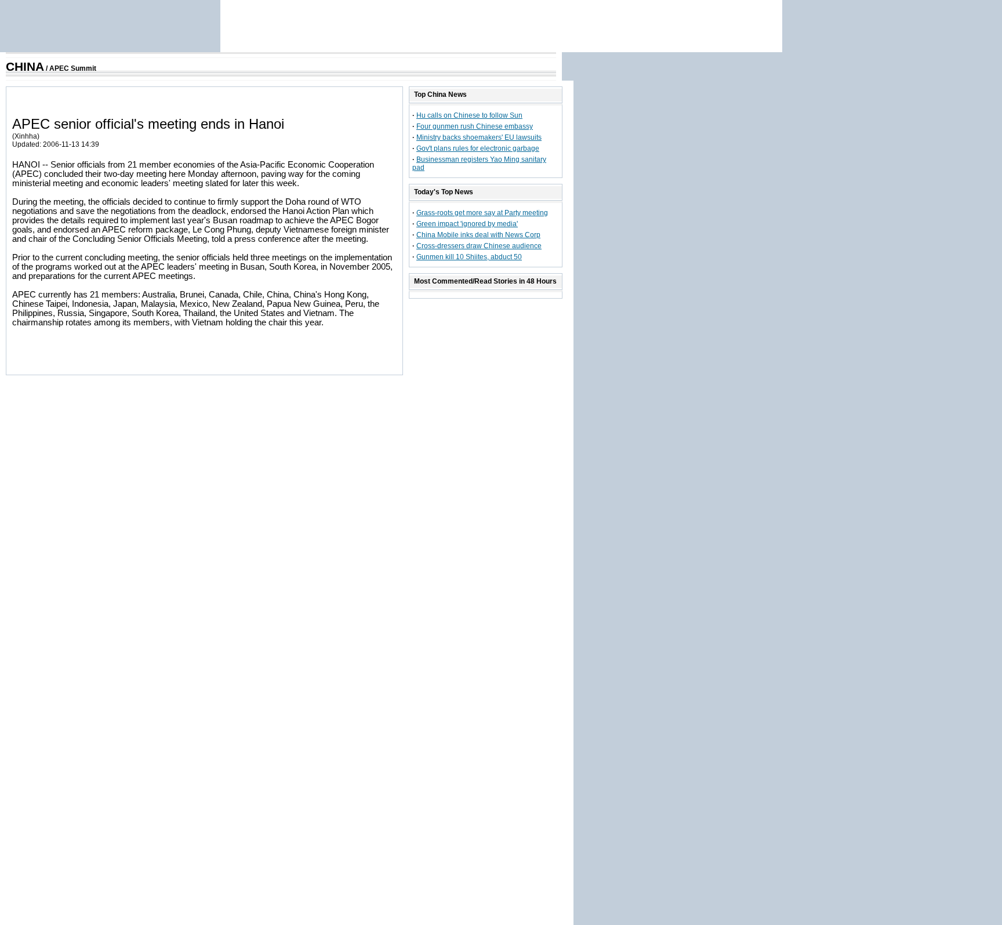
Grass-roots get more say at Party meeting (482, 213)
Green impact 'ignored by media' (467, 224)
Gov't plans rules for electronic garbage (477, 148)
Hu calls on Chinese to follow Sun (469, 115)
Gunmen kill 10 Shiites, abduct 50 (469, 257)
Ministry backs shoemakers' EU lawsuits (479, 137)
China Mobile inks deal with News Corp (478, 235)
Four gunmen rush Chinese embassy (474, 126)
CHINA (25, 67)
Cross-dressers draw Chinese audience (479, 246)
